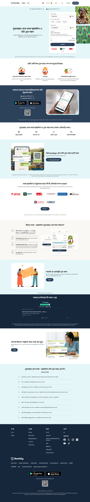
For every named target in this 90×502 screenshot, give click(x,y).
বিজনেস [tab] (28, 3)
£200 (52, 21)
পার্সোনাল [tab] (23, 3)
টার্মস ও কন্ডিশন (70, 56)
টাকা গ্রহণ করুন (31, 435)
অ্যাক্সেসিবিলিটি (13, 466)
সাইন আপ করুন (75, 3)
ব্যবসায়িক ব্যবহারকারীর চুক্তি (24, 463)
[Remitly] (15, 3)
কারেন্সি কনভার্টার (48, 449)
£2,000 (58, 21)
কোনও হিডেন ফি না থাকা (50, 79)
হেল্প (62, 3)
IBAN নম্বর (48, 446)
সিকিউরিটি (71, 463)
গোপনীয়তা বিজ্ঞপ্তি (34, 463)
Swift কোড (48, 435)
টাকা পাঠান (30, 432)
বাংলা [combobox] (56, 3)
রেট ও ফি (47, 432)
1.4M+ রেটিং (37, 9)
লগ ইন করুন (68, 3)
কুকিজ (19, 466)
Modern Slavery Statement (40, 466)
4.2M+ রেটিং (54, 9)
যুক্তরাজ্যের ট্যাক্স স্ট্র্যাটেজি (27, 466)
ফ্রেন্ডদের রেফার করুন (50, 452)
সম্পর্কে (12, 432)
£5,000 (64, 21)
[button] (43, 3)
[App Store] (35, 103)
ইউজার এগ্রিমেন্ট (14, 463)
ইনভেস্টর (12, 435)
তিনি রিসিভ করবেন (53, 25)
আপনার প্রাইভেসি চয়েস (54, 463)
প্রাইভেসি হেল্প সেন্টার (63, 463)
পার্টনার (47, 443)
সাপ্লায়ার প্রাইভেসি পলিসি (43, 463)
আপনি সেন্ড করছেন (53, 13)
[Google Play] (20, 103)
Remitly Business (33, 438)
